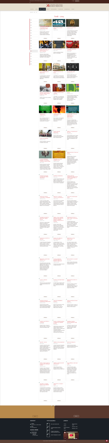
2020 (31, 35)
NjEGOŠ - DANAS (43, 342)
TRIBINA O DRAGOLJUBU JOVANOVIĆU (58, 363)
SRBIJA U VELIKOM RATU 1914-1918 (72, 132)
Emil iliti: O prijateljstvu (58, 175)
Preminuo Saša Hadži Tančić (58, 279)
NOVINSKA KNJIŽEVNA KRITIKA (45, 239)
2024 (31, 25)
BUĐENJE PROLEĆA (71, 342)
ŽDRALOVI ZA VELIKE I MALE (58, 384)
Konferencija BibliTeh (44, 138)
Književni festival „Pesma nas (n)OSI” (72, 153)
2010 (31, 61)
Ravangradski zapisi (71, 71)
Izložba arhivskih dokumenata (56, 132)
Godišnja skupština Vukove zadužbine (58, 93)
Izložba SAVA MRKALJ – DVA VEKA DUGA (58, 239)
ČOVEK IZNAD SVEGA (71, 27)
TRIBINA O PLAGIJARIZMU (58, 342)
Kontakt (73, 9)
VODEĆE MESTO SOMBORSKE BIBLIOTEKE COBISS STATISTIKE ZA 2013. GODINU (72, 177)
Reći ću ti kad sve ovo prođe (72, 259)
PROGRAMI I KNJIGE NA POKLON (72, 280)
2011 (31, 58)
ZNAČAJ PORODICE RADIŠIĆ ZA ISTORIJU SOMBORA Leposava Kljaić (45, 160)
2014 (36, 12)
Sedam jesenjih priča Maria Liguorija (72, 301)
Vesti (40, 9)
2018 (31, 40)
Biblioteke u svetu (74, 428)
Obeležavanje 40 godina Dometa (57, 28)
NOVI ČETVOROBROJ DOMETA (57, 301)
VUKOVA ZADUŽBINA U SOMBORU (44, 322)
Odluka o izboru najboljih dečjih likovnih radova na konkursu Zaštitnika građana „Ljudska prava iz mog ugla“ (58, 219)
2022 (31, 30)
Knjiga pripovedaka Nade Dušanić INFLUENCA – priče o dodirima (44, 50)
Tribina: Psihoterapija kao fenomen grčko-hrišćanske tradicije (45, 363)
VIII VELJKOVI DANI (57, 49)
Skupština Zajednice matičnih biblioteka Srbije (72, 322)
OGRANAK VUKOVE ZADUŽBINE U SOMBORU (45, 197)
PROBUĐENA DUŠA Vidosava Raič (71, 239)
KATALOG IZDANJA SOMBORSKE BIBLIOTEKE (45, 301)
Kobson (65, 425)
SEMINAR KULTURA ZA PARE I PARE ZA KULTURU (72, 218)
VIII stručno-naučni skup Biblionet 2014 (44, 259)
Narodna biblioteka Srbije (67, 428)
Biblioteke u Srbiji (74, 426)
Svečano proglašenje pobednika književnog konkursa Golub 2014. (57, 259)
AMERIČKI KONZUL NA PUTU (58, 72)
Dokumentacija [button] (67, 9)
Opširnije (45, 38)
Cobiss (44, 9)
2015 (31, 48)
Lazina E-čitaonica (43, 279)
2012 (31, 56)
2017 (31, 43)
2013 (31, 53)
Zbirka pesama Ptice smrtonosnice (57, 114)
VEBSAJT (35, 416)
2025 (31, 22)
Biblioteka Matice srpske (74, 424)
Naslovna (32, 9)
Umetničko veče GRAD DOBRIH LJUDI (57, 160)
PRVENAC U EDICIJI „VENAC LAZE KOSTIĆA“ (58, 197)
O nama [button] (36, 9)
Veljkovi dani (60, 9)
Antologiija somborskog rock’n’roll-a (71, 50)
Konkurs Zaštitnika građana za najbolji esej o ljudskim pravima (58, 322)
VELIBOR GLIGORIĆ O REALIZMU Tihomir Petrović (44, 218)
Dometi (68, 92)
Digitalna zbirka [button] (53, 9)
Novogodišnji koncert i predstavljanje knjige (44, 28)
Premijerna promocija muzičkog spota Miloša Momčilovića (44, 176)
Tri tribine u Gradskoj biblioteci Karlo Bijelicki (44, 384)
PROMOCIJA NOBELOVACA (43, 114)
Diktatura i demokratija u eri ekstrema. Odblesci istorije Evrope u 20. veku (45, 93)
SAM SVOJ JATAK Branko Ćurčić (72, 197)
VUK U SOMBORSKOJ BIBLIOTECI (44, 72)
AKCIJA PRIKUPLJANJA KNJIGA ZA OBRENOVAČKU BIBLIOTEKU (72, 115)
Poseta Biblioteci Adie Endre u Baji (72, 363)
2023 (31, 27)
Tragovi (65, 430)
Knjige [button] (48, 9)
